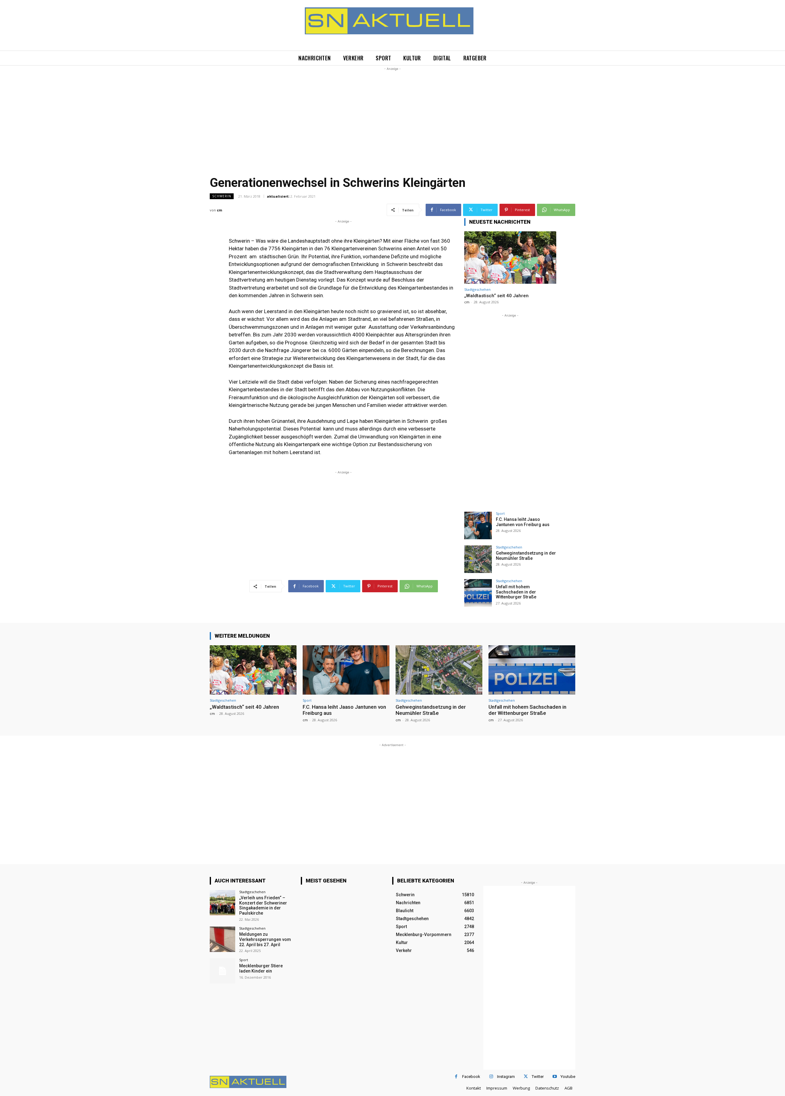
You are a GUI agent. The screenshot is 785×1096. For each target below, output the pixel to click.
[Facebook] (456, 1076)
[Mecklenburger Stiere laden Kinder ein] (222, 971)
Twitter (538, 1076)
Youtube (568, 1076)
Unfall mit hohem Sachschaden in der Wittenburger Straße (516, 592)
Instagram (506, 1076)
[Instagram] (491, 1076)
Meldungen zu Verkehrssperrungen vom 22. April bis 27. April (265, 939)
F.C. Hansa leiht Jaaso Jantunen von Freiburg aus (523, 522)
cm (219, 210)
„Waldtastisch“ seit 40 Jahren (496, 295)
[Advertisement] (392, 115)
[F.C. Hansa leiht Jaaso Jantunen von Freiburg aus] (478, 525)
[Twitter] (525, 1076)
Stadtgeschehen (477, 289)
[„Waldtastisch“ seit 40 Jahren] (510, 257)
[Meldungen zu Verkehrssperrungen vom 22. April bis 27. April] (222, 939)
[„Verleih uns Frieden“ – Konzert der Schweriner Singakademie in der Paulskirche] (222, 903)
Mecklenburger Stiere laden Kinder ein (261, 968)
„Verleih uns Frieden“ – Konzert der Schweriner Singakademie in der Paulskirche (263, 905)
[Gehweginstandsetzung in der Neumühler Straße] (478, 559)
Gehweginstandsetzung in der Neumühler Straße (526, 556)
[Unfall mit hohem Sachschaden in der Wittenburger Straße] (478, 593)
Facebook (471, 1076)
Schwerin (221, 196)
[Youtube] (554, 1076)
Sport (500, 513)
